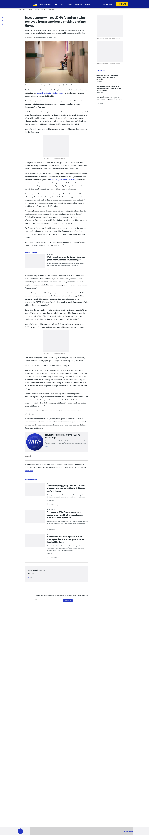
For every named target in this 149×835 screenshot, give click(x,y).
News (35, 4)
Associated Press (31, 37)
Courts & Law (22, 10)
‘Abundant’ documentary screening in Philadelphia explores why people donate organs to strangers (108, 88)
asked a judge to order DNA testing (63, 180)
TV (56, 4)
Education (78, 4)
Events (69, 4)
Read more (31, 573)
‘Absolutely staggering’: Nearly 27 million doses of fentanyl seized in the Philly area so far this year (66, 488)
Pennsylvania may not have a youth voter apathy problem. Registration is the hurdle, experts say (109, 99)
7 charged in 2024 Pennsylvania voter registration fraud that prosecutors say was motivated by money (65, 515)
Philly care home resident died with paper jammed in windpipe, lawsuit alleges (66, 258)
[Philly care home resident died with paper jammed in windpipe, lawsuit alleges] (35, 262)
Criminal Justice (40, 10)
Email (39, 455)
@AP (31, 577)
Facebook (32, 455)
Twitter (36, 455)
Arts (62, 4)
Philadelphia (52, 10)
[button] (20, 831)
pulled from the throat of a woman (50, 93)
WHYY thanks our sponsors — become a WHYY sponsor (54, 158)
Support (87, 4)
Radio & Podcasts (45, 4)
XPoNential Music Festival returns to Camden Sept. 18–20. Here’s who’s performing (107, 77)
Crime (30, 10)
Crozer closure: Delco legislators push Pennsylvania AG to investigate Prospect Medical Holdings (66, 539)
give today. (29, 470)
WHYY (22, 4)
